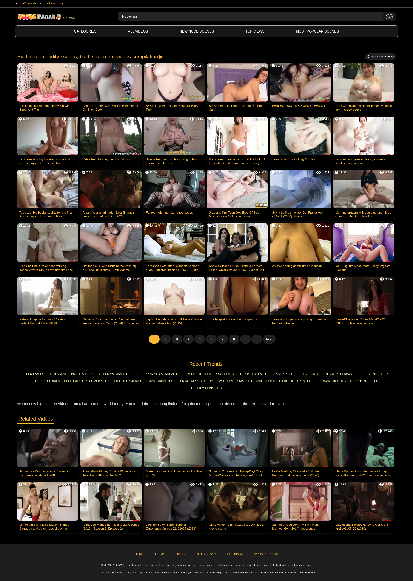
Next (269, 339)
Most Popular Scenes (317, 31)
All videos (138, 31)
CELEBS (69, 17)
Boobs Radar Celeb (272, 572)
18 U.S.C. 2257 (205, 554)
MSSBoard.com (266, 554)
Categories (85, 31)
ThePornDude (27, 3)
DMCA (180, 554)
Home (139, 554)
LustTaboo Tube (53, 3)
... (257, 339)
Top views (255, 31)
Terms (159, 554)
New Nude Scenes (196, 31)
